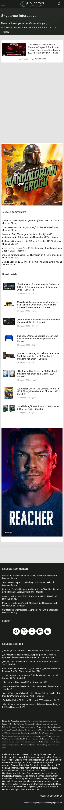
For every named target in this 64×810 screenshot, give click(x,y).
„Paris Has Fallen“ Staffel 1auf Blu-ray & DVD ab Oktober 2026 (30, 700)
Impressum (57, 802)
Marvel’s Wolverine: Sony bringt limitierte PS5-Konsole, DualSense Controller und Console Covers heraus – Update (37, 305)
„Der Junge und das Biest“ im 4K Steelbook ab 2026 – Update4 (30, 650)
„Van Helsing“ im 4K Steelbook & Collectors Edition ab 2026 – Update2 (39, 407)
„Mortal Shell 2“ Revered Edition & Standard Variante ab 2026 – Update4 (38, 321)
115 (36, 326)
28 (35, 398)
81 (35, 345)
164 (36, 311)
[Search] (59, 4)
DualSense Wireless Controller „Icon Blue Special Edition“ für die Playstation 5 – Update (37, 339)
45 (35, 380)
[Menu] (3, 4)
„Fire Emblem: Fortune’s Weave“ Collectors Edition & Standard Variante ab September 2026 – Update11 (38, 287)
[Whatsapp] (47, 631)
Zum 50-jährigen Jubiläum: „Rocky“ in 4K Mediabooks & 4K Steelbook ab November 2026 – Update (29, 235)
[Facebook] (16, 631)
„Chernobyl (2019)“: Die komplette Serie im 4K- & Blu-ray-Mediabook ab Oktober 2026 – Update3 (38, 391)
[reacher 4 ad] (32, 429)
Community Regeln (31, 802)
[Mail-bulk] (39, 631)
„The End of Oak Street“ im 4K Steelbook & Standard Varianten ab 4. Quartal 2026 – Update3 (38, 374)
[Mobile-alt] (32, 631)
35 (35, 413)
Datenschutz (45, 802)
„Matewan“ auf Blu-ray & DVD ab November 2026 (24, 682)
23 (35, 363)
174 (36, 293)
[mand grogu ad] (32, 145)
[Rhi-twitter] (24, 631)
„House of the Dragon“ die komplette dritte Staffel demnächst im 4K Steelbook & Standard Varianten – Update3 (38, 356)
